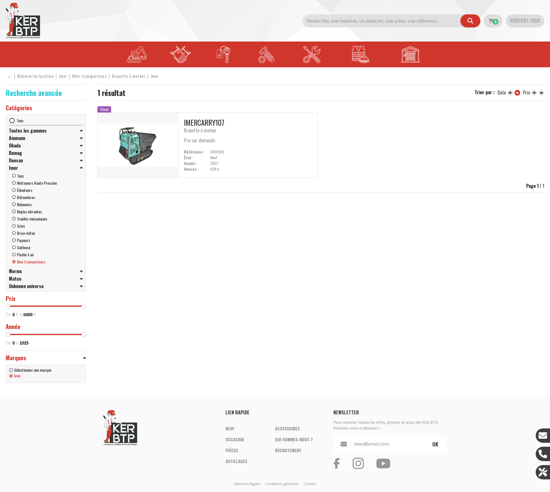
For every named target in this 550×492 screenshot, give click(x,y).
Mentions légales (247, 484)
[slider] (8, 306)
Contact (309, 484)
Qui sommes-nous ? (294, 439)
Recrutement (288, 450)
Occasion (234, 439)
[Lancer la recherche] (470, 20)
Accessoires (287, 428)
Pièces (231, 450)
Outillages (236, 461)
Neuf (229, 428)
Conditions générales (282, 484)
